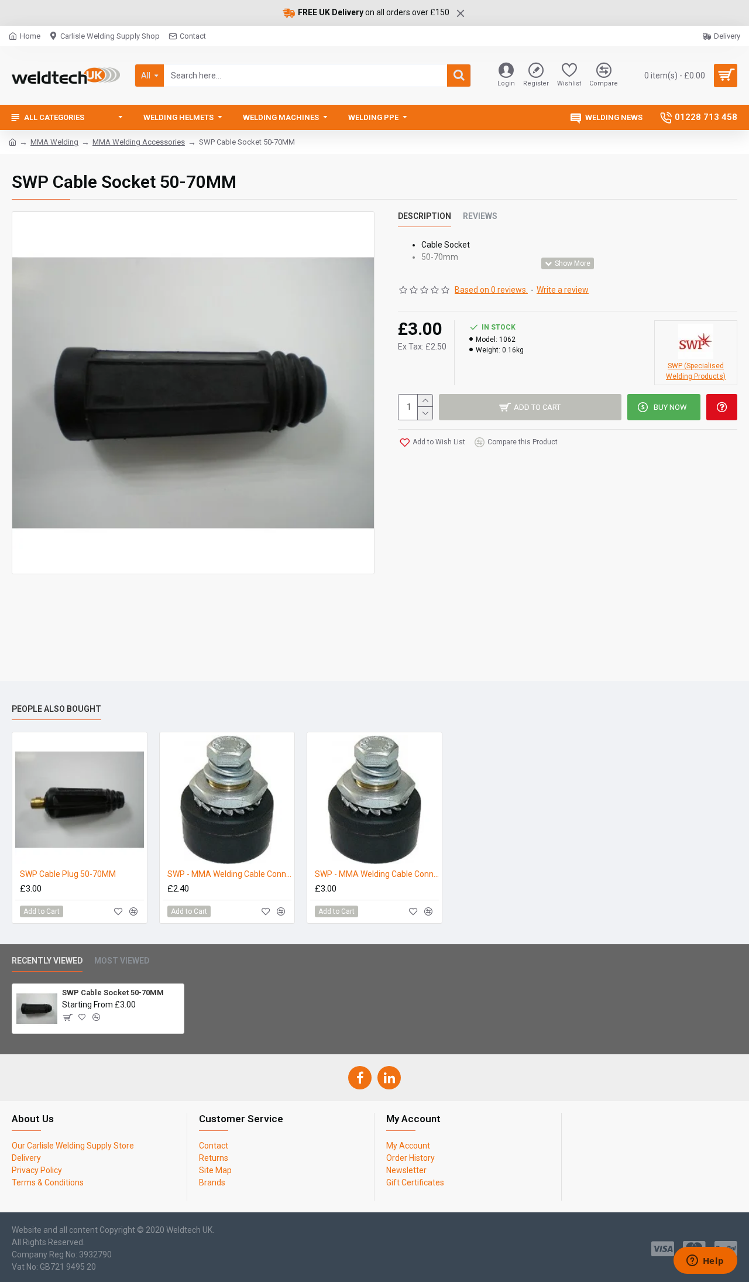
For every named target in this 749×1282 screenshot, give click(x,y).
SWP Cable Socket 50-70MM (113, 992)
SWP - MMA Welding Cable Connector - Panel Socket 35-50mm (229, 874)
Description (424, 216)
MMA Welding (54, 142)
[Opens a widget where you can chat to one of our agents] (705, 1261)
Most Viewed (121, 960)
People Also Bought (56, 709)
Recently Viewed (47, 960)
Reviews (480, 216)
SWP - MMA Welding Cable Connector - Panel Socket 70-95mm (377, 874)
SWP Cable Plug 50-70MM (68, 874)
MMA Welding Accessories (138, 142)
